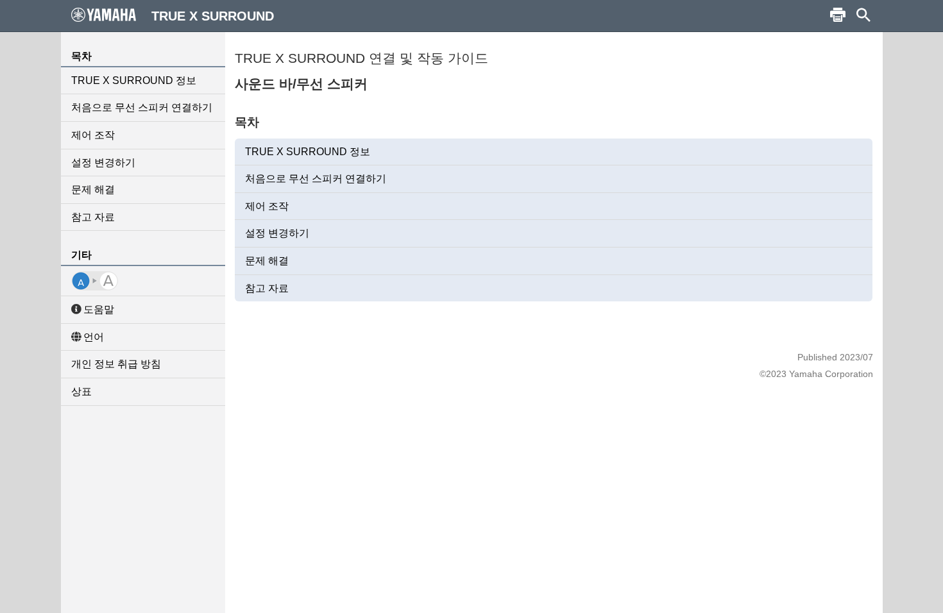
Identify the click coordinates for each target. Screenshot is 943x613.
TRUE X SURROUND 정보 (133, 80)
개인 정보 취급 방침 (116, 363)
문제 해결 (93, 189)
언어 (93, 337)
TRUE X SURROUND (212, 16)
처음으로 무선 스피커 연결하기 (141, 107)
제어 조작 (93, 135)
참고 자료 (93, 217)
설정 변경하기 (103, 162)
